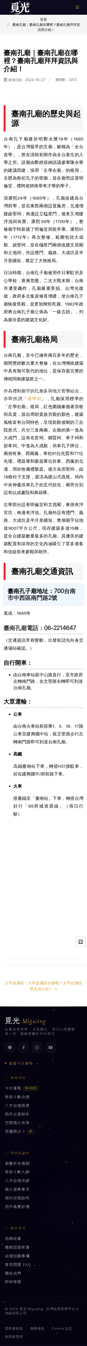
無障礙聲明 (14, 1337)
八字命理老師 (17, 1180)
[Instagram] (37, 1047)
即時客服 (13, 1281)
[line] (81, 941)
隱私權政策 (14, 1328)
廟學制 (34, 398)
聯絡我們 (13, 1273)
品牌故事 (13, 1238)
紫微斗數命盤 (17, 1097)
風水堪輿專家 (17, 1189)
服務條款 (37, 1328)
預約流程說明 (17, 1198)
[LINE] (10, 1047)
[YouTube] (50, 1047)
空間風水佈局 (17, 1122)
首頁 (43, 19)
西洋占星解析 (17, 1114)
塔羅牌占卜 (18, 1131)
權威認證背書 (17, 1247)
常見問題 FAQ (18, 1264)
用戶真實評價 (17, 1206)
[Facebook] (23, 1047)
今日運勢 (20, 1088)
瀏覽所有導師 (17, 1163)
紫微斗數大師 (17, 1172)
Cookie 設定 (62, 1328)
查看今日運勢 (24, 1063)
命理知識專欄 (17, 1256)
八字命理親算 (17, 1105)
